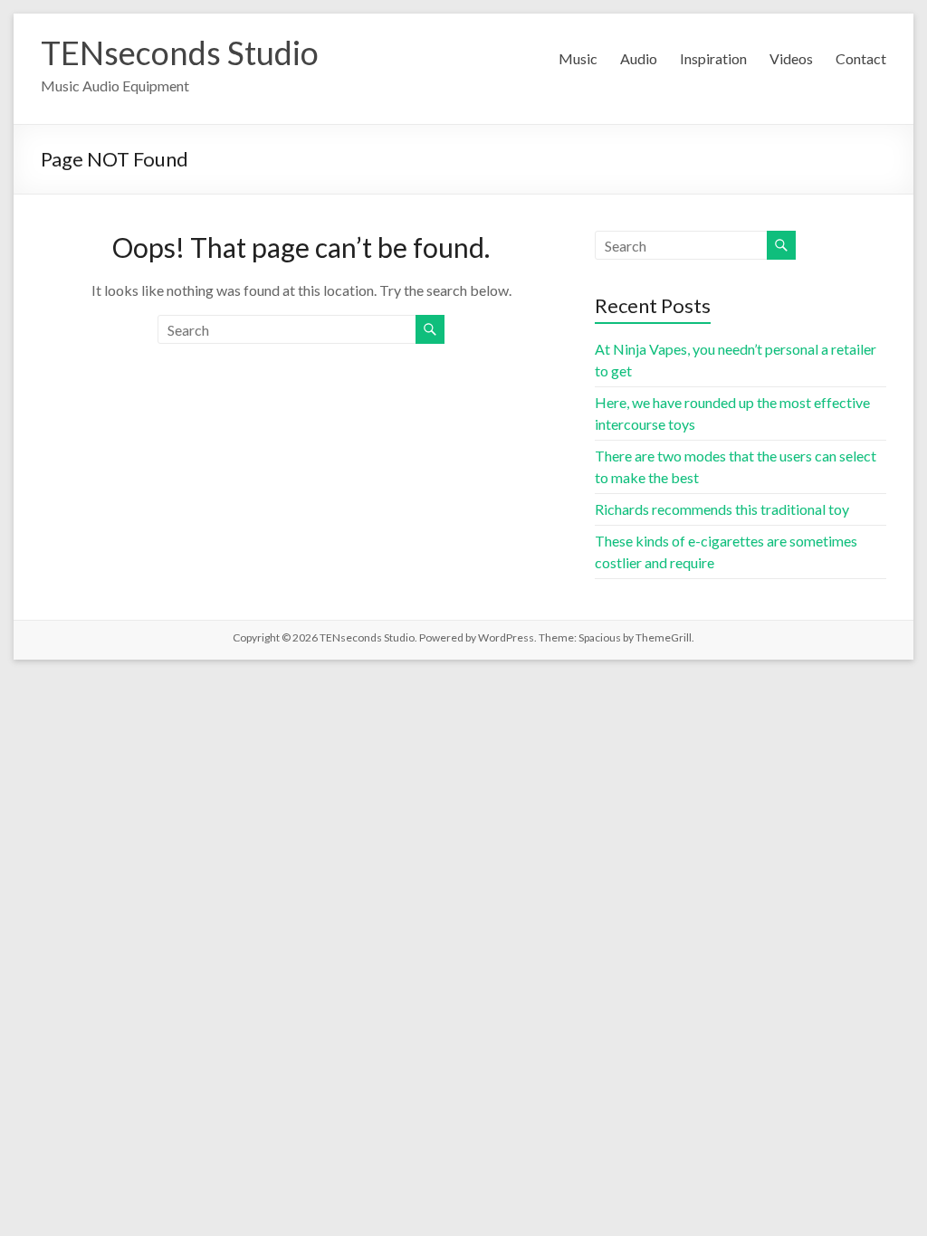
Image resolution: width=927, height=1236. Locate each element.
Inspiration (713, 58)
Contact (861, 58)
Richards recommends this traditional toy (722, 509)
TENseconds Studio (180, 52)
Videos (791, 58)
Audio (638, 58)
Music (578, 58)
